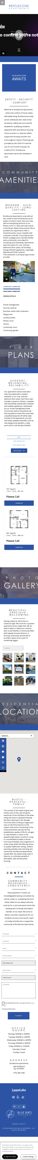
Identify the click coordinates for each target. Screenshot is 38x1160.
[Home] (19, 7)
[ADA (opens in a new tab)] (19, 1097)
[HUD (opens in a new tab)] (14, 1097)
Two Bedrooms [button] (19, 445)
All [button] (19, 437)
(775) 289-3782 (19, 1073)
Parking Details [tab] (9, 296)
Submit (18, 1016)
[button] (2, 2)
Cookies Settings (28, 1157)
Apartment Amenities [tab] (11, 291)
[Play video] (19, 35)
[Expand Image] (7, 657)
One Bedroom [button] (19, 441)
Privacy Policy (19, 1124)
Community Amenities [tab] (11, 286)
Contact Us (19, 503)
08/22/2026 (17, 451)
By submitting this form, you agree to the (17, 1003)
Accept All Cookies (10, 1157)
